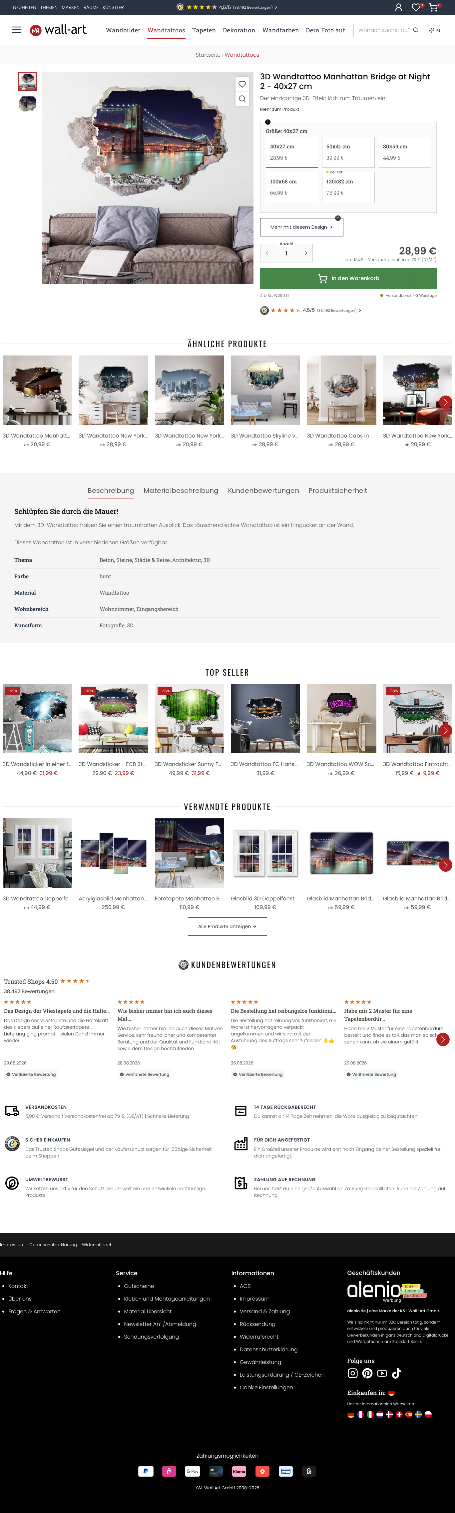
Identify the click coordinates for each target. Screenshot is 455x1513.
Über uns (20, 1299)
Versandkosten (46, 1107)
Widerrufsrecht (98, 1245)
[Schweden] (418, 1414)
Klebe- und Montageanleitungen (167, 1299)
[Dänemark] (389, 1414)
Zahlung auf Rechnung (285, 1179)
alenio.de (356, 1311)
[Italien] (370, 1414)
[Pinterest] (367, 1373)
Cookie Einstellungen (266, 1387)
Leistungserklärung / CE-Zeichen (282, 1375)
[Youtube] (382, 1373)
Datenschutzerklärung (53, 1245)
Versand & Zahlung (265, 1311)
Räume (91, 7)
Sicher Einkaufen (47, 1140)
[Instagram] (352, 1373)
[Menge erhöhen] (306, 253)
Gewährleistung (260, 1362)
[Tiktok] (396, 1373)
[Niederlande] (379, 1414)
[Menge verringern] (266, 253)
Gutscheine (139, 1286)
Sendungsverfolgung (151, 1337)
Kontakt (18, 1286)
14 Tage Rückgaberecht (285, 1107)
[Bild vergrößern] (242, 98)
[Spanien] (408, 1414)
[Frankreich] (360, 1414)
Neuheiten (24, 7)
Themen (49, 7)
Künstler (113, 7)
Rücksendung (257, 1324)
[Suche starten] (415, 30)
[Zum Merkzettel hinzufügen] (242, 84)
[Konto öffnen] (398, 7)
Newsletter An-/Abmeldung (160, 1324)
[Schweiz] (399, 1414)
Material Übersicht (148, 1311)
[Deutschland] (350, 1414)
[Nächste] (445, 402)
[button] (147, 178)
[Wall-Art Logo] (58, 30)
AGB (245, 1286)
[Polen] (428, 1414)
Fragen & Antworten (34, 1311)
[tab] (111, 491)
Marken (71, 7)
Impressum (12, 1245)
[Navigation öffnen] (16, 29)
